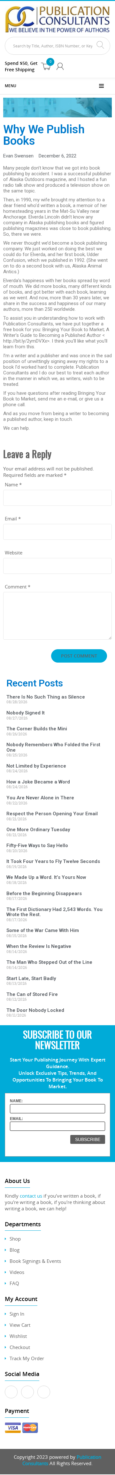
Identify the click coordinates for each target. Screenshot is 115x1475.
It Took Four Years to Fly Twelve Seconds (53, 861)
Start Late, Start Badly (31, 978)
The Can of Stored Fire (32, 994)
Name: (16, 1101)
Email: (16, 1119)
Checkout (20, 1347)
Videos (17, 1272)
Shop (15, 1238)
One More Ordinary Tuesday (38, 829)
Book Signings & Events (35, 1261)
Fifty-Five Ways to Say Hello (37, 845)
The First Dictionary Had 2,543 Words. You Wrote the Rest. (54, 912)
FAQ (14, 1283)
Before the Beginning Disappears (44, 893)
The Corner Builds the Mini (36, 729)
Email (13, 518)
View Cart (20, 1325)
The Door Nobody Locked (35, 1010)
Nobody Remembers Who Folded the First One (53, 747)
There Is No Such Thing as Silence (45, 697)
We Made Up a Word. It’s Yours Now (46, 877)
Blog (14, 1250)
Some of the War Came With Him (42, 930)
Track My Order (27, 1358)
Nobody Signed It (25, 713)
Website (13, 552)
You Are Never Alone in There (40, 798)
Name (13, 484)
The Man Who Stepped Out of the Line (49, 962)
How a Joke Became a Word (38, 782)
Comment (17, 586)
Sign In (17, 1314)
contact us (31, 1196)
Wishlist (18, 1336)
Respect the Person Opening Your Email (52, 814)
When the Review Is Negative (38, 946)
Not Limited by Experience (36, 766)
